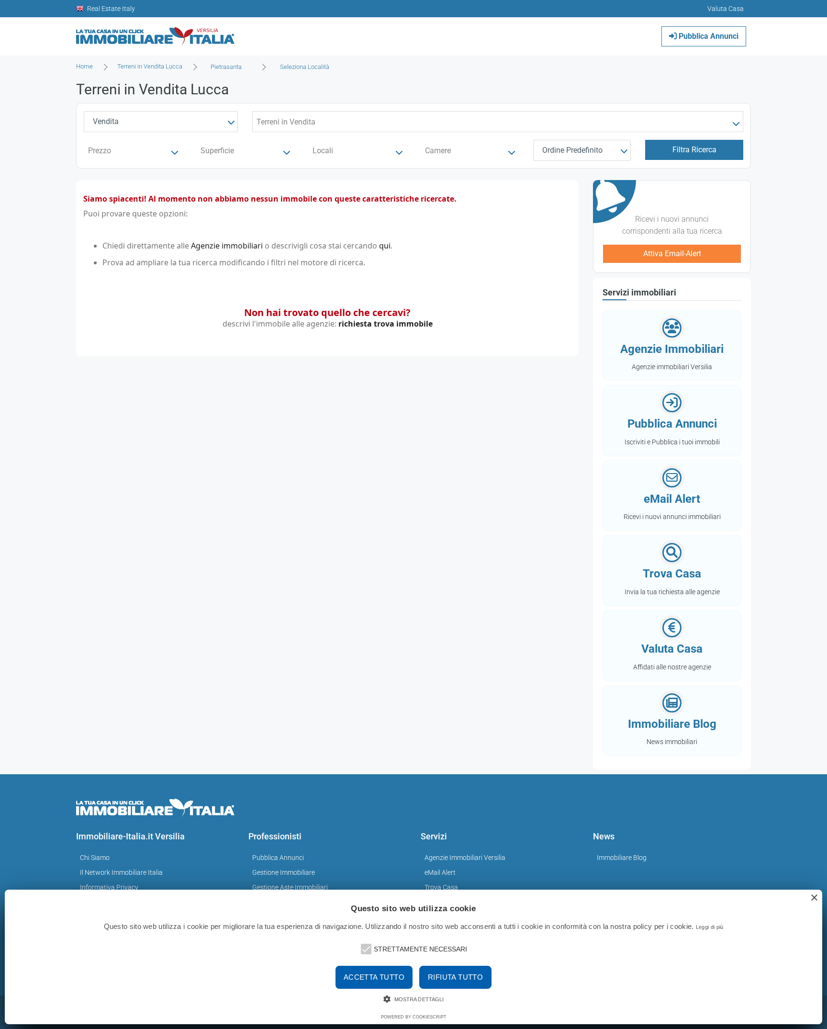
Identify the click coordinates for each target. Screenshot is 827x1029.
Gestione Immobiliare (283, 872)
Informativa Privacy (109, 887)
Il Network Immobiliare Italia (121, 872)
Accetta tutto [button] (374, 977)
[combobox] (229, 67)
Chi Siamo (95, 857)
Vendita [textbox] (106, 121)
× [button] (813, 898)
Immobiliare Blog (622, 857)
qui (385, 245)
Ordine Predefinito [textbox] (572, 150)
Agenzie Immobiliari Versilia (465, 857)
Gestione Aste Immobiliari (290, 887)
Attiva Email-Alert (672, 253)
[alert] (413, 957)
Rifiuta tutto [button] (455, 977)
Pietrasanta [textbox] (226, 66)
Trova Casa (441, 887)
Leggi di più (710, 927)
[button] (365, 948)
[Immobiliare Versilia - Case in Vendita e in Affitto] (155, 32)
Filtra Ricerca (694, 149)
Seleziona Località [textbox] (304, 66)
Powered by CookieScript (414, 1017)
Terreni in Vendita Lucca (149, 66)
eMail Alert (440, 872)
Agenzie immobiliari (227, 245)
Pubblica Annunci (707, 36)
